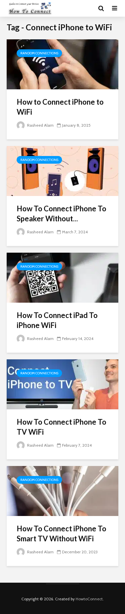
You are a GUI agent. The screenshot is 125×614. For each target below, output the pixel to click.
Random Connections (39, 53)
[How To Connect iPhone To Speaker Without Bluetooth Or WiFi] (62, 170)
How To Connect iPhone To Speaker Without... (61, 213)
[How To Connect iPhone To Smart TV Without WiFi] (62, 490)
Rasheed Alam (40, 125)
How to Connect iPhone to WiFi (60, 106)
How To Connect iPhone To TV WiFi (61, 426)
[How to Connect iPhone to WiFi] (62, 64)
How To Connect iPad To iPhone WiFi (57, 320)
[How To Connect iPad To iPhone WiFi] (62, 277)
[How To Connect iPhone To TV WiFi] (62, 384)
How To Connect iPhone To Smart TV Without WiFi (61, 533)
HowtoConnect (89, 598)
